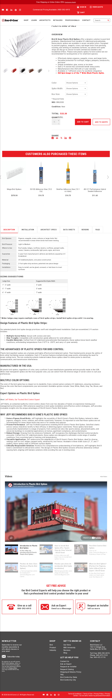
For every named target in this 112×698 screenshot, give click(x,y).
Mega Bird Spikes (14, 189)
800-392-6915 (64, 10)
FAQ (62, 675)
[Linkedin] (66, 138)
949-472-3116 (99, 657)
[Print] (57, 138)
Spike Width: (57, 88)
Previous (3, 71)
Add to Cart (14, 177)
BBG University (69, 648)
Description (9, 230)
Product (53, 648)
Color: (54, 83)
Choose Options (41, 177)
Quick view (14, 168)
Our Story (67, 645)
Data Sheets (69, 230)
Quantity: (57, 117)
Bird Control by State (68, 677)
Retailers (58, 20)
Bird (51, 645)
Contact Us (64, 661)
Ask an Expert (65, 664)
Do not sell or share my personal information (95, 695)
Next (48, 71)
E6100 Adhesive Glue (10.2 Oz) (41, 190)
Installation (28, 230)
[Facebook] (53, 138)
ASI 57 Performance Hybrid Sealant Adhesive (95, 190)
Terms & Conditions (74, 694)
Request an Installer (68, 667)
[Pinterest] (70, 138)
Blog (65, 653)
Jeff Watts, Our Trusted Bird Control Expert (22, 400)
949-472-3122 (102, 655)
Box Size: (56, 94)
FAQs (97, 230)
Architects (45, 20)
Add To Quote (101, 122)
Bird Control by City (68, 680)
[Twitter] (61, 138)
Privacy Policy (13, 668)
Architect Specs (49, 230)
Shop (26, 20)
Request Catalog (67, 669)
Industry (53, 650)
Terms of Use (87, 694)
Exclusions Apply (70, 2)
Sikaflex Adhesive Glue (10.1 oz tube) (68, 190)
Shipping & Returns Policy (70, 672)
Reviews (85, 230)
